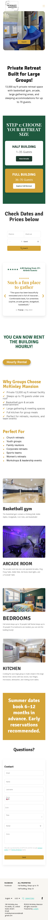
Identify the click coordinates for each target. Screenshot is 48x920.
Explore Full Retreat (24, 186)
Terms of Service (16, 850)
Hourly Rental (17, 362)
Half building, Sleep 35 (26, 889)
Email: (7, 911)
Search (24, 42)
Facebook (8, 885)
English (7, 898)
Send (24, 857)
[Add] (38, 241)
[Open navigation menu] (44, 6)
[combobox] (24, 826)
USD (16, 898)
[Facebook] (42, 898)
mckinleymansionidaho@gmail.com (14, 914)
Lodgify (35, 909)
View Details (24, 159)
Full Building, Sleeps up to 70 (28, 885)
